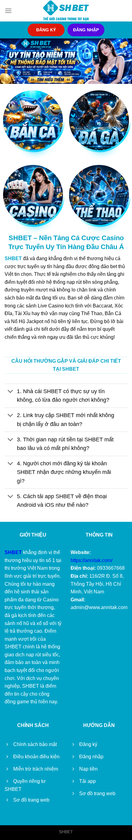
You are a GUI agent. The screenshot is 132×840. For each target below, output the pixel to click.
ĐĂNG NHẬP (86, 30)
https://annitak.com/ (91, 560)
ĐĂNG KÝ (46, 30)
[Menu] (8, 10)
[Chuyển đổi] (11, 392)
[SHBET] (66, 10)
